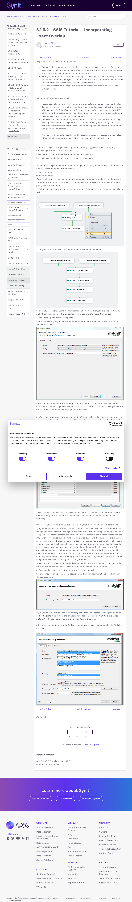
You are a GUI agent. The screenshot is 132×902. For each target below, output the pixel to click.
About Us (103, 827)
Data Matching (29, 16)
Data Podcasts (75, 855)
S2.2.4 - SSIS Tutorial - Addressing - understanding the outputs (18, 112)
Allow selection (66, 476)
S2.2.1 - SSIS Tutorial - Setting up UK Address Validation (17, 76)
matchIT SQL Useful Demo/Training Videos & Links (18, 42)
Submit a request (91, 745)
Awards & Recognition (110, 849)
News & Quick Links (17, 154)
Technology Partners (109, 878)
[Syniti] (17, 825)
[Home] (17, 5)
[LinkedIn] (45, 717)
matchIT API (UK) (16, 300)
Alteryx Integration (16, 220)
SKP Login (41, 887)
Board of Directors (108, 840)
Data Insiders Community (49, 878)
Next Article (116, 57)
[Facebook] (37, 717)
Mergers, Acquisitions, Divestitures (47, 837)
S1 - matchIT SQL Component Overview (18, 61)
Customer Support (45, 874)
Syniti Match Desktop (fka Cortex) (18, 176)
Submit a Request (67, 5)
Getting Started (16, 275)
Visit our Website (40, 798)
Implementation (76, 882)
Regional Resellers (108, 882)
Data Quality (42, 843)
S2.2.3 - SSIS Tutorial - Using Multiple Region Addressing (18, 99)
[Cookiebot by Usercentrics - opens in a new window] (111, 424)
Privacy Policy (85, 898)
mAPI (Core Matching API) (17, 239)
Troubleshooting (16, 285)
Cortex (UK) (13, 258)
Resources (36, 5)
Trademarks (115, 898)
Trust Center (70, 898)
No (87, 732)
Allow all (104, 476)
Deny (28, 476)
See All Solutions (44, 860)
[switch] (51, 459)
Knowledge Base (17, 280)
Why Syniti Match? (16, 165)
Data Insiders (65, 798)
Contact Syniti (106, 853)
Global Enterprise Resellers (108, 872)
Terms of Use (101, 898)
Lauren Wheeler (50, 43)
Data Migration (43, 832)
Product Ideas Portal (46, 882)
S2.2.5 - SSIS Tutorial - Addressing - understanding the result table (18, 126)
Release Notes (15, 159)
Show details (111, 468)
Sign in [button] (119, 5)
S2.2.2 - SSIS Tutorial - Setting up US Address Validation (18, 88)
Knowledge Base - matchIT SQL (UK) (53, 16)
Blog (70, 834)
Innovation (73, 874)
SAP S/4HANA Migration (48, 847)
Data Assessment (45, 827)
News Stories (74, 843)
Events (71, 847)
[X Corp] (41, 717)
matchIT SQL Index (17, 34)
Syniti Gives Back (107, 844)
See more (12, 136)
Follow (118, 45)
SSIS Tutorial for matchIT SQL (15, 52)
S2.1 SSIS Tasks (15, 68)
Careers (103, 832)
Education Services (77, 851)
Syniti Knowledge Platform (76, 868)
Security (72, 878)
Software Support (14, 16)
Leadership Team (107, 836)
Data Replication (44, 851)
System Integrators (108, 867)
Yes (73, 732)
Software (50, 5)
